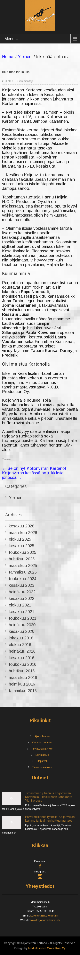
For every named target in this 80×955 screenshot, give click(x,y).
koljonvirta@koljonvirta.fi (44, 915)
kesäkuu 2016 (21, 657)
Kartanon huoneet (42, 742)
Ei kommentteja (24, 81)
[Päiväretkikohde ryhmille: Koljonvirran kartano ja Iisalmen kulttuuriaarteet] (11, 828)
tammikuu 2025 (23, 572)
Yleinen (24, 56)
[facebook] (40, 866)
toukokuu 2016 (22, 664)
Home (7, 56)
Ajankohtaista (42, 736)
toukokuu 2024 (22, 578)
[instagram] (40, 876)
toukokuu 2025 (22, 552)
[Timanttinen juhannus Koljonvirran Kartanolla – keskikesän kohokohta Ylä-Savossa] (11, 804)
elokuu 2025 (20, 539)
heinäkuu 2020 (22, 625)
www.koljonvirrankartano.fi (45, 920)
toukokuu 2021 (22, 618)
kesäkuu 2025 (21, 545)
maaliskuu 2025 (23, 565)
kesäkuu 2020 (21, 631)
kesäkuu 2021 (21, 611)
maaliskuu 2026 (23, 532)
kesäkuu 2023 (21, 585)
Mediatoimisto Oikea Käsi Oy (47, 948)
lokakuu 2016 (21, 638)
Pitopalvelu (42, 761)
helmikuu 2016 (22, 684)
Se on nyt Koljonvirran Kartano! (34, 468)
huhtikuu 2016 (22, 671)
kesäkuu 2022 (21, 598)
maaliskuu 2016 (23, 677)
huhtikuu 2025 (22, 559)
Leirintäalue (42, 754)
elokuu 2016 (20, 644)
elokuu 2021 (20, 605)
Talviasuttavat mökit (42, 748)
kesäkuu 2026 (21, 526)
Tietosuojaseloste (42, 767)
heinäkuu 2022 (22, 592)
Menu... (11, 38)
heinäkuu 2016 (22, 651)
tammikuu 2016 (23, 690)
